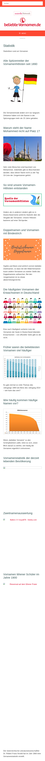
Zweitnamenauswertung (17, 513)
